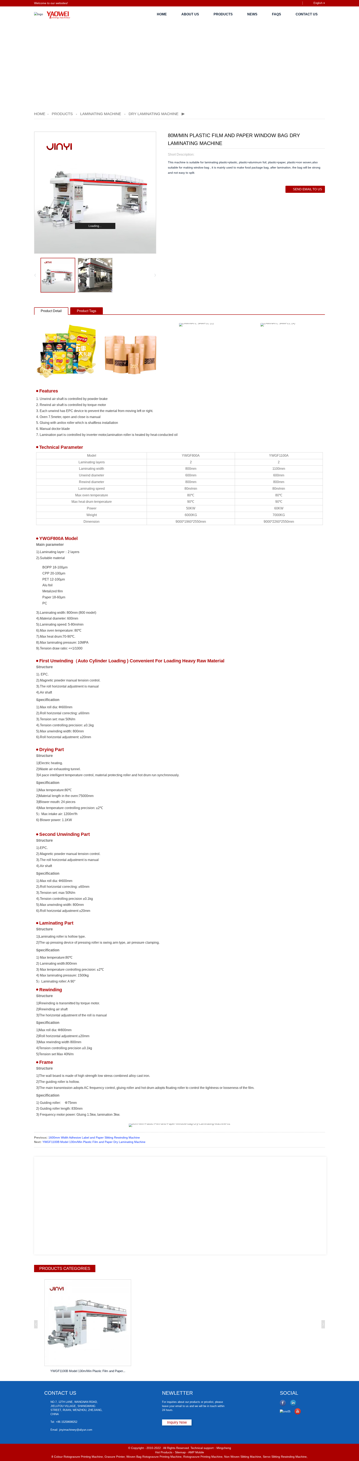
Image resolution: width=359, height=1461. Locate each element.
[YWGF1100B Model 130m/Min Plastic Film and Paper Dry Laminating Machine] (88, 1323)
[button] (155, 275)
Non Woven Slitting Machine (242, 1456)
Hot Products (163, 1452)
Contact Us (307, 14)
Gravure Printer (115, 1456)
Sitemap (180, 1452)
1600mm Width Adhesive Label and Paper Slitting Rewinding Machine (94, 1137)
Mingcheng (223, 1448)
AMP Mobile (196, 1452)
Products (223, 14)
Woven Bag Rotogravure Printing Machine (154, 1456)
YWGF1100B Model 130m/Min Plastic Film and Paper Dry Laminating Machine (93, 1142)
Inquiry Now (177, 1422)
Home (162, 14)
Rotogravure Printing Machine (203, 1456)
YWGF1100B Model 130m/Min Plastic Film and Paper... (87, 1371)
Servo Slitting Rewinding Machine (285, 1456)
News (252, 14)
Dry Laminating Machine (153, 114)
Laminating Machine (100, 114)
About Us (190, 14)
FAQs (276, 14)
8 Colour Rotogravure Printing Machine (77, 1456)
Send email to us (307, 189)
